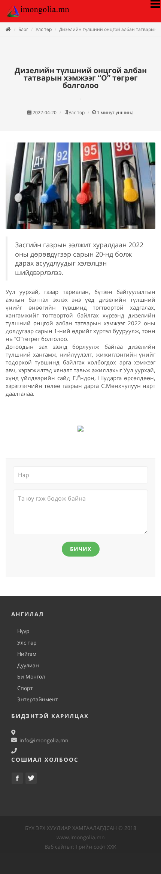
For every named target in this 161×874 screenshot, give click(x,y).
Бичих (80, 548)
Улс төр (44, 29)
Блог (23, 29)
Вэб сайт (56, 846)
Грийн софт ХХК (96, 846)
